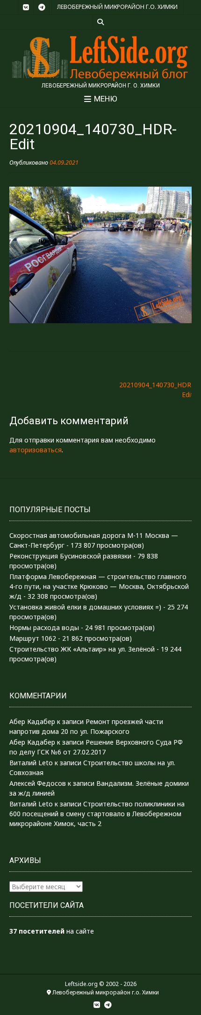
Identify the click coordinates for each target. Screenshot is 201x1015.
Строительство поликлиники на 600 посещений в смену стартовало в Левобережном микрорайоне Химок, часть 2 (97, 813)
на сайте (51, 931)
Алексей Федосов (37, 783)
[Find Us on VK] (26, 7)
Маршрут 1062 (32, 638)
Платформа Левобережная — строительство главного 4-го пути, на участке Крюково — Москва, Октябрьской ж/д (99, 586)
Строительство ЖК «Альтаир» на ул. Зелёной (82, 649)
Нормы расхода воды (44, 627)
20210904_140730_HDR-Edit (156, 389)
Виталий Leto (31, 762)
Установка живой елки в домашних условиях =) (85, 606)
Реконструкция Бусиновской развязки (70, 555)
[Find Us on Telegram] (42, 7)
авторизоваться (35, 449)
